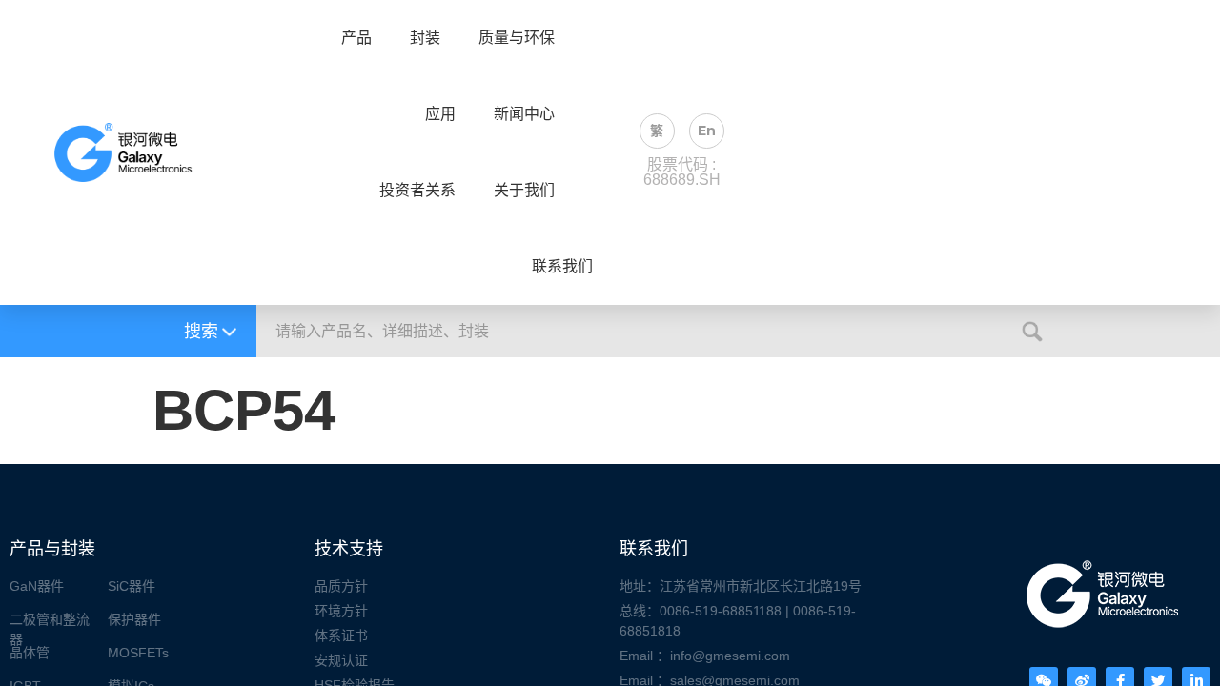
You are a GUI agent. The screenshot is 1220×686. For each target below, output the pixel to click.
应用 (440, 114)
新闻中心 (524, 114)
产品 (356, 38)
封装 (425, 38)
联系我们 (562, 266)
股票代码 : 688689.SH (682, 172)
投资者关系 (417, 190)
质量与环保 (516, 38)
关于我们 (524, 190)
